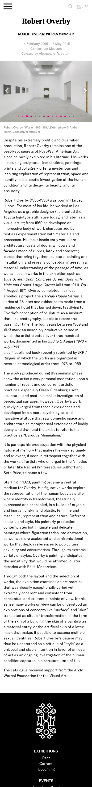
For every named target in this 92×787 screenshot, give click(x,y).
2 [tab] (22, 116)
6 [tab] (39, 116)
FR (86, 6)
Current (46, 763)
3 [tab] (27, 116)
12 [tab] (65, 116)
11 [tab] (61, 116)
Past (46, 758)
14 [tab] (73, 116)
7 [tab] (44, 116)
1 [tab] (18, 116)
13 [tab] (69, 116)
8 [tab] (48, 116)
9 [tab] (52, 116)
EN (79, 6)
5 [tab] (35, 116)
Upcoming (46, 769)
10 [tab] (56, 116)
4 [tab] (31, 116)
